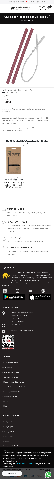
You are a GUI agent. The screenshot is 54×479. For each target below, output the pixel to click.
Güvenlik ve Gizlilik (10, 377)
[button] (39, 8)
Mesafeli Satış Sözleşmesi (13, 382)
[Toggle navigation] (5, 8)
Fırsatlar (6, 441)
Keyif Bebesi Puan (10, 363)
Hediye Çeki (8, 427)
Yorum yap (6, 111)
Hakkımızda (8, 367)
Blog (5, 406)
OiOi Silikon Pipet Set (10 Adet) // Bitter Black (14, 184)
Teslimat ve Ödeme (11, 372)
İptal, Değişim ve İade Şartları (15, 387)
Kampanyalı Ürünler (11, 446)
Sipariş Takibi (8, 431)
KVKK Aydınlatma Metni (12, 391)
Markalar (7, 401)
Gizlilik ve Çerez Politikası (26, 464)
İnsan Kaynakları (10, 396)
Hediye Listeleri (9, 422)
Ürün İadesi (8, 436)
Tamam (12, 473)
